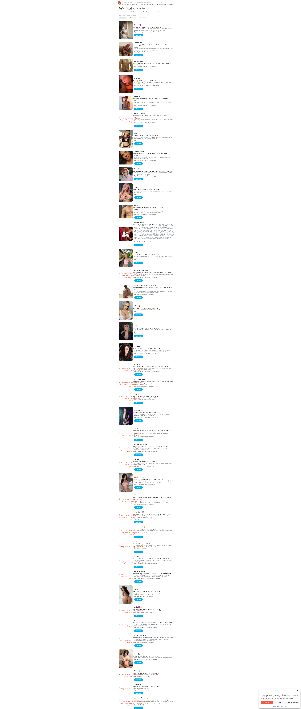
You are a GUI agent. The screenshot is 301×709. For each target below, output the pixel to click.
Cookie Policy (276, 706)
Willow (136, 326)
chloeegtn (137, 459)
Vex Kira (137, 346)
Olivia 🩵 (137, 671)
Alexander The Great (141, 270)
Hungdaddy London (141, 444)
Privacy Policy (283, 706)
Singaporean (153, 52)
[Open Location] (170, 2)
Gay (138, 52)
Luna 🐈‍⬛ (137, 654)
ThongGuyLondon (140, 635)
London (144, 277)
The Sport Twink (139, 379)
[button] (298, 691)
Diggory (136, 556)
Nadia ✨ (137, 589)
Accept (267, 702)
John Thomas (138, 495)
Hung (140, 277)
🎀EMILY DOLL (139, 477)
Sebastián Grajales (140, 169)
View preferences (293, 702)
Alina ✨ (137, 394)
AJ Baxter (137, 364)
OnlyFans (144, 52)
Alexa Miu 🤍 (138, 410)
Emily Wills (137, 684)
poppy (136, 252)
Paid (148, 52)
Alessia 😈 (137, 25)
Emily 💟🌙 (138, 607)
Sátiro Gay (137, 96)
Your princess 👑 (139, 527)
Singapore (137, 47)
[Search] (161, 2)
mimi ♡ (136, 187)
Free (138, 122)
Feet (138, 176)
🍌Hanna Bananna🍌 (141, 698)
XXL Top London (139, 571)
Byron (136, 205)
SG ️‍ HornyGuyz (139, 61)
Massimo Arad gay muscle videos (145, 285)
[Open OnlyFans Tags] (180, 2)
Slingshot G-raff (139, 113)
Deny (279, 702)
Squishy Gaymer (139, 151)
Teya (136, 133)
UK (170, 272)
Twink (158, 371)
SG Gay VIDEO (139, 222)
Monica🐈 (137, 79)
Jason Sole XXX (139, 512)
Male (140, 52)
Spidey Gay (138, 43)
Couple (138, 578)
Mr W (136, 428)
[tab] (123, 18)
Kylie (135, 542)
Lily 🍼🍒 (137, 306)
